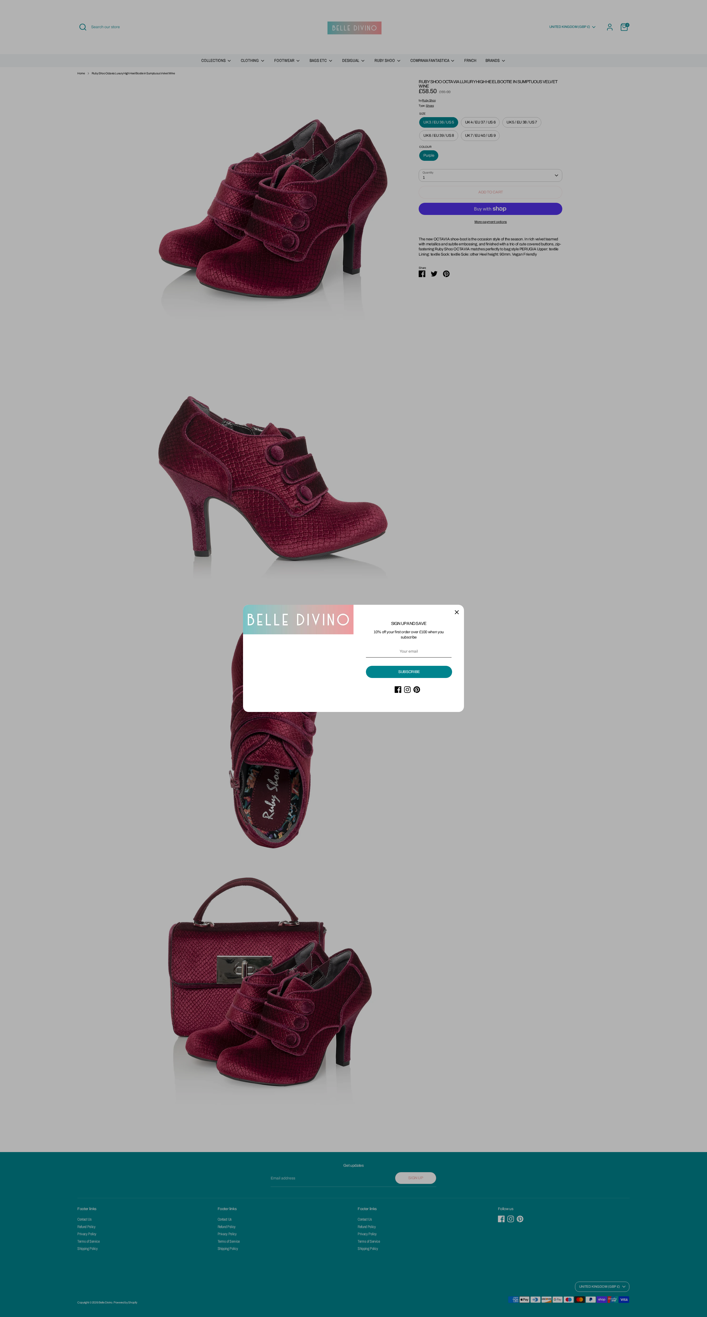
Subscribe (409, 672)
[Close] (457, 612)
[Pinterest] (416, 689)
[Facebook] (398, 689)
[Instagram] (407, 689)
